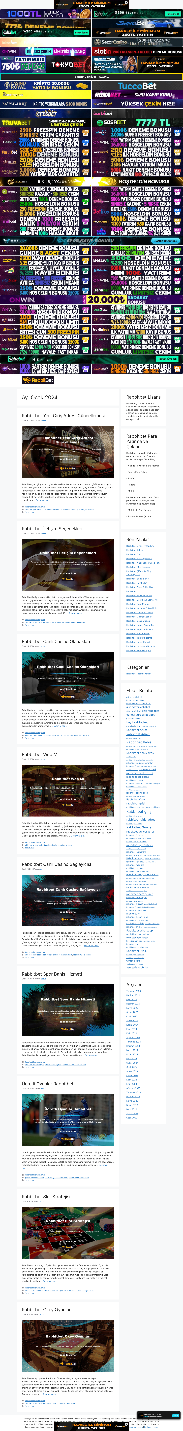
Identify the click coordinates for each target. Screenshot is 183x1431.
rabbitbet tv (133, 913)
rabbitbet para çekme (82, 955)
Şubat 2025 (132, 1012)
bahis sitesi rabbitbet (135, 700)
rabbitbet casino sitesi (137, 793)
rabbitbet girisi (135, 803)
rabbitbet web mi (65, 845)
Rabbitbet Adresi (134, 550)
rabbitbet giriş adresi (141, 819)
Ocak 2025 (131, 1016)
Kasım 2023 (132, 1075)
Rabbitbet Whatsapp (139, 930)
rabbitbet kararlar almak (62, 955)
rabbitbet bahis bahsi (133, 746)
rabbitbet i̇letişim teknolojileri (74, 622)
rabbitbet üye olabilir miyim (135, 958)
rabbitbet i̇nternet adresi (134, 855)
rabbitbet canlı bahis (138, 776)
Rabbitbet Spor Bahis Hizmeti (52, 974)
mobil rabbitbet (133, 726)
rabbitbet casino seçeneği (134, 790)
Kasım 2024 (132, 1025)
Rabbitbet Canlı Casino (135, 783)
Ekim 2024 (131, 1029)
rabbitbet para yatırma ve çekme (136, 891)
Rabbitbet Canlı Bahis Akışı (139, 587)
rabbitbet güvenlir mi (52, 509)
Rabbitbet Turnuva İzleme (139, 638)
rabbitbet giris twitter (135, 807)
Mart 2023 (131, 1109)
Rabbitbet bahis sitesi (140, 753)
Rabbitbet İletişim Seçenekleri (52, 528)
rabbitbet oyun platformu (134, 884)
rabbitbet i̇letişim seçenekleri (49, 622)
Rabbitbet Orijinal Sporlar (139, 616)
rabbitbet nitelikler (132, 878)
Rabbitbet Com (135, 799)
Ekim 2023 (131, 1079)
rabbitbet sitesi (150, 904)
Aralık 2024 (132, 1020)
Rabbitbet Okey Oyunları (47, 1309)
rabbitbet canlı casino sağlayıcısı (38, 955)
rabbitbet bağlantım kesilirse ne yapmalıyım (140, 760)
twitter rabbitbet (134, 961)
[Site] (45, 132)
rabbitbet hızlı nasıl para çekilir (136, 849)
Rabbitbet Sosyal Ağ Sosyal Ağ (141, 600)
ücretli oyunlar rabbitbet (79, 1177)
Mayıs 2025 (132, 1008)
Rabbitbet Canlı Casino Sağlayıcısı (56, 864)
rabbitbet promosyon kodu (134, 901)
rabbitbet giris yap (152, 807)
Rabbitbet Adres (137, 729)
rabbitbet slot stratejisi (53, 1290)
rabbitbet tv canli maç (137, 917)
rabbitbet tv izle (135, 923)
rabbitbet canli (147, 769)
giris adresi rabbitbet (138, 707)
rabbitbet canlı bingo (134, 780)
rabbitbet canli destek (139, 773)
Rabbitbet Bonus (133, 766)
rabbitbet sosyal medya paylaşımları (79, 1290)
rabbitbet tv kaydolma (152, 924)
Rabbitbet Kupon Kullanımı (139, 629)
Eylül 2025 (131, 999)
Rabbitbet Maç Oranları (138, 567)
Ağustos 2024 (133, 1037)
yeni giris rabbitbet (82, 735)
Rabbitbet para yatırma (137, 887)
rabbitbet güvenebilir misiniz (56, 1177)
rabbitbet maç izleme (135, 868)
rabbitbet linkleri (151, 862)
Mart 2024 (131, 1058)
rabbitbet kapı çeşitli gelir (151, 855)
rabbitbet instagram (53, 1064)
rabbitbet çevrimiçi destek (137, 947)
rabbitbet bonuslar (132, 770)
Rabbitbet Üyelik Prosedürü (140, 546)
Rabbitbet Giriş (134, 554)
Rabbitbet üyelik (50, 845)
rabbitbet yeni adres (137, 934)
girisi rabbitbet (133, 711)
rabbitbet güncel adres (140, 831)
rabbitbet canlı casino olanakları (38, 735)
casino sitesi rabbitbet (34, 1290)
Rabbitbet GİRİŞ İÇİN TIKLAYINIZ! (91, 76)
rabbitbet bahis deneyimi (149, 746)
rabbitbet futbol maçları (34, 1064)
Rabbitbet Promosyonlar (35, 507)
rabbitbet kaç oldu (135, 861)
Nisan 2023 (132, 1105)
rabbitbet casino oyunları (136, 786)
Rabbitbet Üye (132, 944)
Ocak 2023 (131, 1117)
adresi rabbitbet (134, 697)
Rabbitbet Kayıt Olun (136, 583)
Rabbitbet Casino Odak (138, 621)
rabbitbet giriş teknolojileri (62, 735)
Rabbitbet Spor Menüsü (138, 604)
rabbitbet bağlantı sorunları (139, 763)
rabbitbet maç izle (135, 865)
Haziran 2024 (133, 1046)
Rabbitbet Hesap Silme (138, 633)
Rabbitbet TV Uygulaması (139, 558)
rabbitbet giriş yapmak (34, 509)
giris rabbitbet (150, 710)
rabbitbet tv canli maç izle (137, 920)
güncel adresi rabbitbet (34, 1177)
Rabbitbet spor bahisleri (136, 910)
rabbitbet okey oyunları (47, 1403)
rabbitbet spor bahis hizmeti (74, 1064)
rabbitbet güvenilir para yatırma (136, 842)
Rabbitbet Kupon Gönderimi (140, 625)
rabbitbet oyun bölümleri (147, 878)
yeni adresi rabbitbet (134, 964)
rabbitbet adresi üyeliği (133, 738)
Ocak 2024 (131, 1067)
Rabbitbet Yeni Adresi (137, 937)
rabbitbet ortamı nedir (34, 845)
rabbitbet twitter (134, 927)
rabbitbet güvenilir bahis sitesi (138, 838)
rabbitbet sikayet (134, 904)
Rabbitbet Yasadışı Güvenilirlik (141, 608)
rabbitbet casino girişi (153, 783)
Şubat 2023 (132, 1113)
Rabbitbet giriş (139, 811)
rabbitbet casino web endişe (135, 796)
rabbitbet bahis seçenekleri (137, 749)
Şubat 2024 (132, 1063)
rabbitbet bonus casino (148, 766)
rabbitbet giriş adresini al (134, 816)
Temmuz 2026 (133, 991)
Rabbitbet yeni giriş (134, 941)
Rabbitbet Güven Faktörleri (139, 612)
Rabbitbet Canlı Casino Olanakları (56, 641)
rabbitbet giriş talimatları (134, 824)
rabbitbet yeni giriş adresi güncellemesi (78, 509)
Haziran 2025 (133, 1004)
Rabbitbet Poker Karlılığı (138, 642)
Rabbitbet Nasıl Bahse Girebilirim (143, 563)
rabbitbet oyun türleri (150, 884)
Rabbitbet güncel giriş (135, 835)
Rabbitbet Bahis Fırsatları (139, 595)
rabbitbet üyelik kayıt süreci (135, 955)
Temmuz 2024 (133, 1042)
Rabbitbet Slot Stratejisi (46, 1196)
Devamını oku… (43, 500)
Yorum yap (29, 512)
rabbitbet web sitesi (150, 927)
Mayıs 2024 (132, 1050)
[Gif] (91, 181)
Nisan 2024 (132, 1054)
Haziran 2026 (133, 995)
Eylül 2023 (131, 1084)
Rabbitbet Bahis (138, 742)
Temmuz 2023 (133, 1092)
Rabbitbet (131, 591)
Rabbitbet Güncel (139, 827)
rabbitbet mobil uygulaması (137, 871)
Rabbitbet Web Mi (40, 754)
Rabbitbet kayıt (135, 858)
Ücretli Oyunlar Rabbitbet (48, 1083)
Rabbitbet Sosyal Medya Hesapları (140, 907)
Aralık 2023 (132, 1071)
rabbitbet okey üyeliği (67, 1403)
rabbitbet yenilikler (150, 941)
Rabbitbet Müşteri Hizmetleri (142, 874)
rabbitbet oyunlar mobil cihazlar (136, 881)
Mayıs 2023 (132, 1101)
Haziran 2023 (133, 1096)
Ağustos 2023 (133, 1088)
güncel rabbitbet (133, 718)
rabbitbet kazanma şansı (152, 859)
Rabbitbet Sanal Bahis (137, 578)
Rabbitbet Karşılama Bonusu (140, 646)
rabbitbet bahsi (131, 757)
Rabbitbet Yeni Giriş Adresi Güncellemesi (63, 415)
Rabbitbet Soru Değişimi (138, 650)
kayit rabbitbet (31, 622)
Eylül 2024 (131, 1033)
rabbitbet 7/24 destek (149, 726)
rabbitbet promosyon (136, 897)
